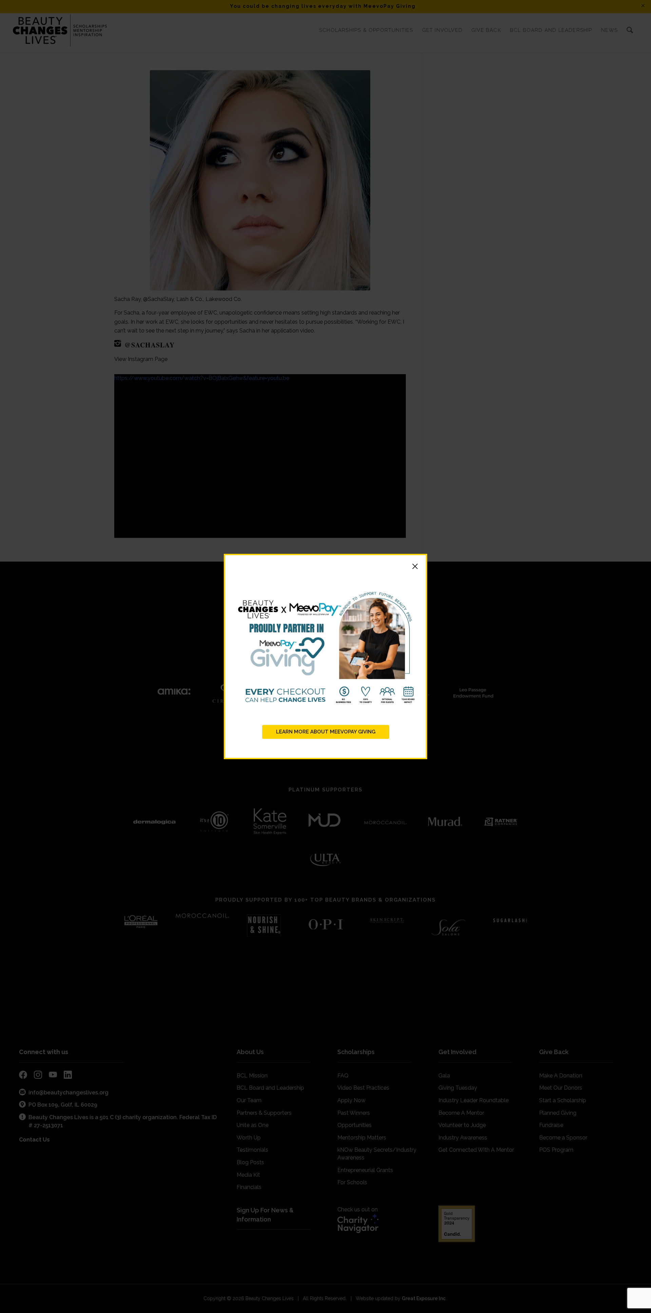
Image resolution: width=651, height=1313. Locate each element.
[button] (325, 567)
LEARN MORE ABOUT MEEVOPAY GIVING (325, 732)
